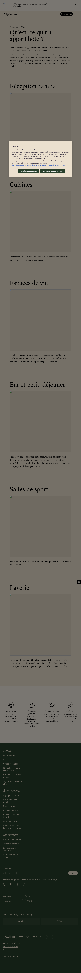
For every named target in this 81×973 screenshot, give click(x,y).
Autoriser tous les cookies (53, 171)
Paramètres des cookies (28, 171)
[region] (40, 159)
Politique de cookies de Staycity (57, 165)
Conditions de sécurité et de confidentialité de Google (29, 165)
